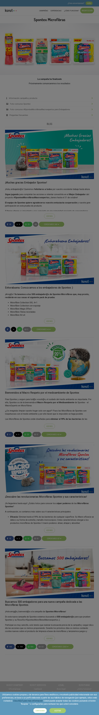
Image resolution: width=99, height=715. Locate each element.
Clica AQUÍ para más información (28, 701)
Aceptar (57, 711)
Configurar (40, 711)
